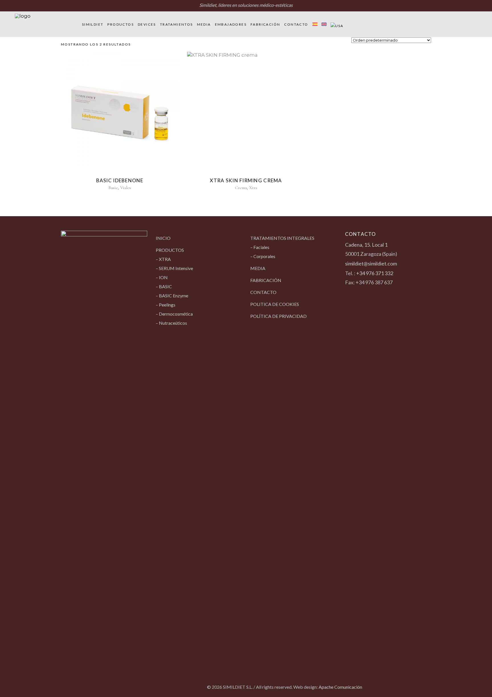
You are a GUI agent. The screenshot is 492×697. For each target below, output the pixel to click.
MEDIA (257, 268)
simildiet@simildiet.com (371, 263)
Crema (241, 188)
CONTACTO (263, 292)
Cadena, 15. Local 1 (366, 245)
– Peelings (165, 304)
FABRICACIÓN (265, 280)
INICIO (163, 238)
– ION (162, 277)
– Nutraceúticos (171, 323)
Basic (113, 188)
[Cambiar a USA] (337, 24)
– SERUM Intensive (174, 268)
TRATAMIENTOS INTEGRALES (282, 238)
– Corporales (262, 256)
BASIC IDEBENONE (120, 180)
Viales (125, 188)
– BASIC (164, 286)
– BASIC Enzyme (172, 295)
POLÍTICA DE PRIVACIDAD (278, 316)
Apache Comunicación (340, 687)
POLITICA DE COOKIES (274, 304)
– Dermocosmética (174, 313)
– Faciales (259, 247)
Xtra (253, 188)
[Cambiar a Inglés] (324, 24)
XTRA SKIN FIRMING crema (246, 180)
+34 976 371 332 (374, 273)
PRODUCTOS (170, 250)
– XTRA (163, 259)
